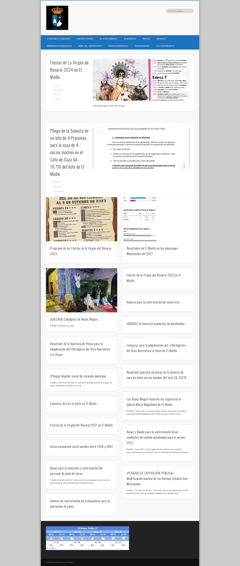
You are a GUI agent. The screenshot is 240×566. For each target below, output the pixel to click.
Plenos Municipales (118, 46)
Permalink (57, 99)
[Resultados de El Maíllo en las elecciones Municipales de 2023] (158, 219)
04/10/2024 (58, 90)
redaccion (57, 85)
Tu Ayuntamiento (165, 46)
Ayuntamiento (59, 191)
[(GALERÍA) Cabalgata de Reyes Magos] (81, 290)
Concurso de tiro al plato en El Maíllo (73, 403)
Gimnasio (161, 38)
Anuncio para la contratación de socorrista (153, 301)
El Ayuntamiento (108, 38)
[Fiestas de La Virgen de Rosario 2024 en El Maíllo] (141, 79)
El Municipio (130, 38)
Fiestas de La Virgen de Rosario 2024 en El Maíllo (69, 69)
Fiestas (146, 38)
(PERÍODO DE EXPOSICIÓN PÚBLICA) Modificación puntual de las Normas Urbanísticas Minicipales (157, 478)
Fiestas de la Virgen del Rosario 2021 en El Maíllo (81, 424)
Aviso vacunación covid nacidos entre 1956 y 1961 (81, 446)
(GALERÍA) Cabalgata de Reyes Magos (74, 319)
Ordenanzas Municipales (59, 46)
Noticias (56, 94)
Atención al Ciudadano (58, 38)
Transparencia (142, 46)
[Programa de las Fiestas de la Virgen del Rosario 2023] (81, 219)
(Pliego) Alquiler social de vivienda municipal (78, 375)
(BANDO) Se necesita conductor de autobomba (155, 323)
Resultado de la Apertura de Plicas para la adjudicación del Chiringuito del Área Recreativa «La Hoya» (80, 349)
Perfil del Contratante (90, 46)
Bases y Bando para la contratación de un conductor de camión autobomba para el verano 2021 (156, 437)
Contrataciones (85, 38)
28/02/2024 (58, 187)
